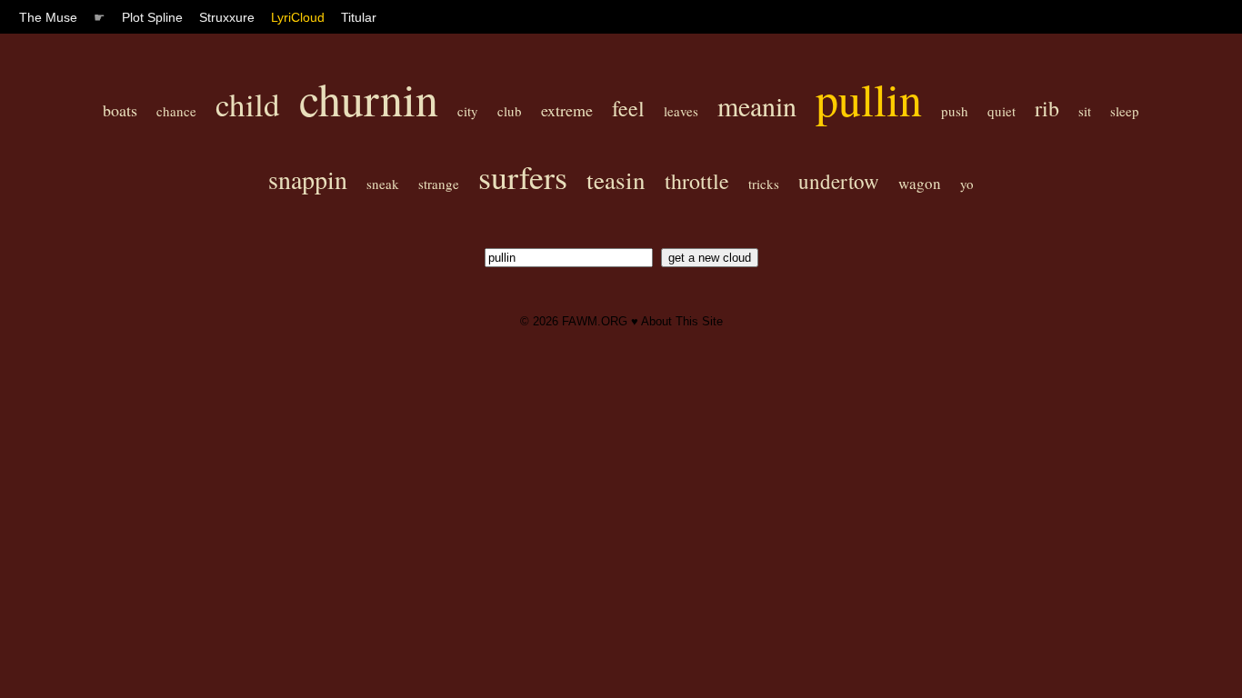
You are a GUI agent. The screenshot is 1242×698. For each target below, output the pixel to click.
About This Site (682, 321)
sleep (1124, 111)
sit (1084, 111)
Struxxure (227, 17)
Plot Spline (152, 17)
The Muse (48, 17)
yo (967, 183)
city (467, 111)
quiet (1001, 111)
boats (120, 110)
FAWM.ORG (594, 321)
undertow (838, 180)
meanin (756, 105)
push (954, 111)
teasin (616, 180)
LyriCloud (298, 17)
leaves (681, 111)
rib (1047, 108)
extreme (567, 110)
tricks (763, 183)
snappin (307, 179)
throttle (697, 180)
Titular (358, 17)
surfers (522, 176)
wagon (919, 183)
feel (628, 108)
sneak (382, 183)
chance (176, 111)
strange (438, 183)
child (247, 104)
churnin (368, 98)
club (509, 111)
